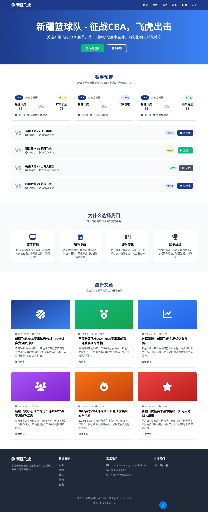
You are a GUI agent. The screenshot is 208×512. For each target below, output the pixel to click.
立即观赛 (94, 48)
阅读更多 (20, 361)
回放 (187, 168)
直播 (184, 5)
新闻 (174, 5)
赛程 (155, 5)
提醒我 (186, 132)
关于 (194, 5)
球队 (164, 5)
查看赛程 (117, 48)
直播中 (186, 150)
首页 (145, 5)
